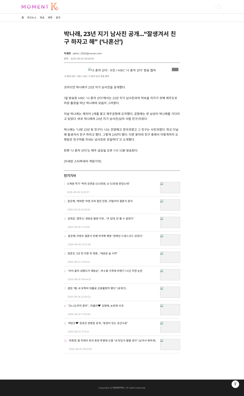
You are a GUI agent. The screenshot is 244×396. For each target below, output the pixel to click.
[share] (176, 57)
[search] (211, 6)
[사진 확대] (175, 68)
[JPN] (218, 6)
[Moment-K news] (44, 6)
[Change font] (166, 57)
